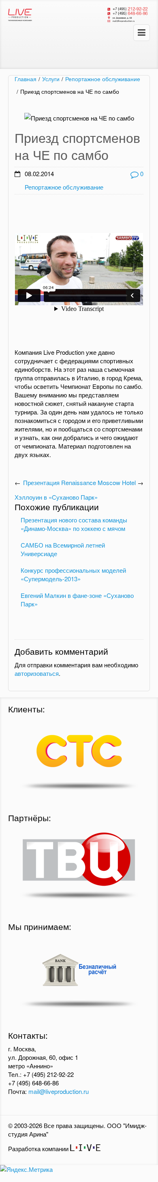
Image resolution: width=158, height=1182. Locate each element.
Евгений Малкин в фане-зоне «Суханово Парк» (77, 599)
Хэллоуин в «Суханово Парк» (56, 497)
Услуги (51, 79)
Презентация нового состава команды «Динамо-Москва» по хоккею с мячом (74, 524)
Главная (25, 79)
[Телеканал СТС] (79, 756)
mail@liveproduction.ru (58, 1091)
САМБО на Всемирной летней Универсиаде (63, 549)
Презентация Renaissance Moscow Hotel (79, 482)
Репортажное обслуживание (102, 79)
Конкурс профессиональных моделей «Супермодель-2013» (73, 574)
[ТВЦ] (79, 865)
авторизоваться (37, 673)
